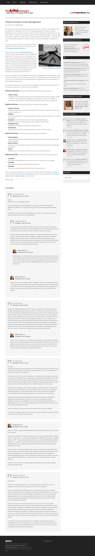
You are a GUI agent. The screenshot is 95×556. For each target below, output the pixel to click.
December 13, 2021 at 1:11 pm (21, 477)
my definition (24, 75)
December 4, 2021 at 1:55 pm (20, 426)
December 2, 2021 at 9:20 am (20, 305)
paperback (77, 106)
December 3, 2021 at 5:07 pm (25, 252)
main (12, 179)
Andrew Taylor (21, 250)
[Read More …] (78, 34)
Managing (29, 174)
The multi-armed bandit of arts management (74, 80)
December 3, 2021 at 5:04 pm (22, 279)
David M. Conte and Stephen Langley (15, 176)
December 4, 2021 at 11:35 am (20, 363)
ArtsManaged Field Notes (70, 48)
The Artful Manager (19, 11)
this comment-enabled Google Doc (16, 48)
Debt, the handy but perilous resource (72, 68)
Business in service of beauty (81, 130)
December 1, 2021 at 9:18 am (22, 223)
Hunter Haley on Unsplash (54, 68)
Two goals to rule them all (81, 149)
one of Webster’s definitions (24, 52)
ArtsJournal (47, 541)
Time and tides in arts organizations (72, 74)
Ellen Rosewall (55, 174)
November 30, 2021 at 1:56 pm (21, 196)
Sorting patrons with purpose (70, 62)
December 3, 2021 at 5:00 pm (22, 336)
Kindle (81, 106)
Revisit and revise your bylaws (71, 88)
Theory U (56, 172)
